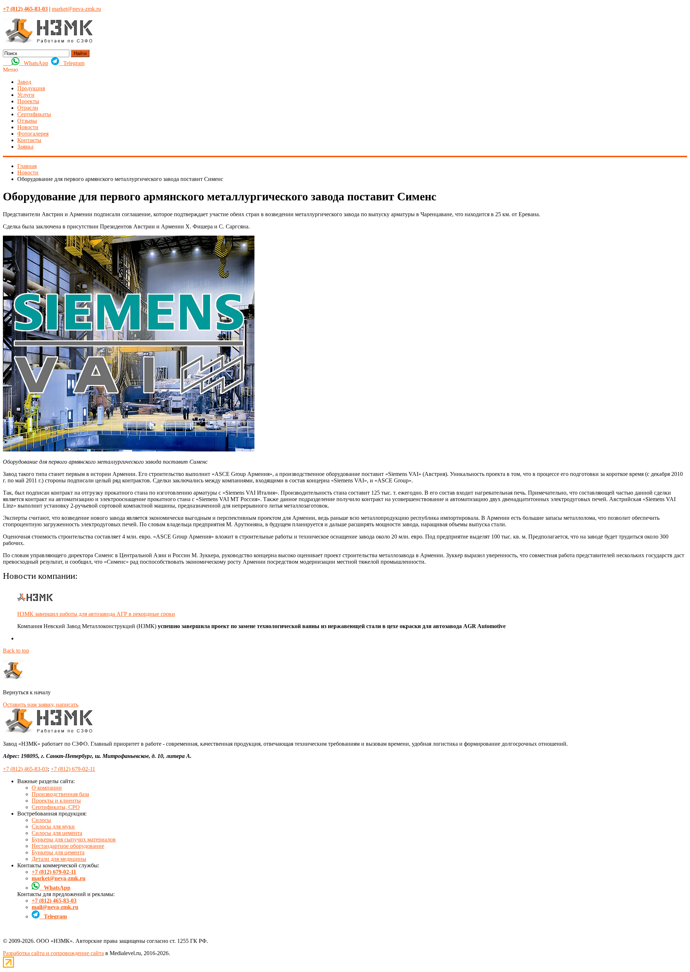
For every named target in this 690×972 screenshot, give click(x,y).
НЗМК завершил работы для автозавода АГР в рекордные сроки (96, 614)
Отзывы (27, 121)
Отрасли (27, 108)
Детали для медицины (59, 859)
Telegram (71, 63)
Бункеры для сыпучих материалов (74, 839)
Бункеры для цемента (58, 852)
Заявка (25, 147)
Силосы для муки (53, 826)
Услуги (25, 95)
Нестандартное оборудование (68, 846)
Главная (27, 166)
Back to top (16, 651)
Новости (27, 127)
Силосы (41, 820)
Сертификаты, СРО (56, 807)
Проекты (28, 101)
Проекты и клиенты (56, 801)
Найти (80, 53)
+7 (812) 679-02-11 (73, 769)
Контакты (29, 140)
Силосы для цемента (57, 833)
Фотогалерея (33, 134)
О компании (47, 788)
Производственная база (60, 794)
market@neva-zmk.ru (76, 9)
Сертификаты (34, 114)
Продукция (31, 88)
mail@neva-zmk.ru (55, 907)
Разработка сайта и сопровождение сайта (53, 953)
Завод (24, 82)
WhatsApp (33, 63)
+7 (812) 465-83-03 (25, 769)
